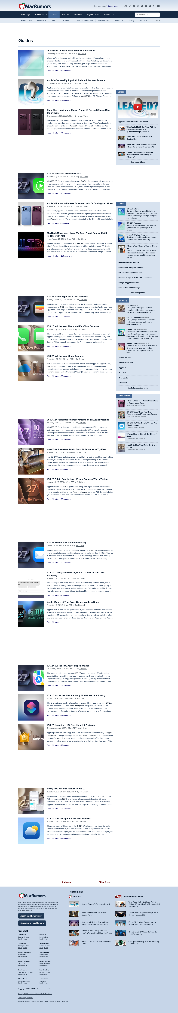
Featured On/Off (24, 1001)
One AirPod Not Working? (129, 288)
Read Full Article (53, 71)
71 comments (66, 715)
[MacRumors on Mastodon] (141, 6)
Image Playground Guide (129, 283)
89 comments (66, 194)
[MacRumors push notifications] (150, 6)
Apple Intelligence (80, 492)
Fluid (46, 1001)
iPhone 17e (119, 21)
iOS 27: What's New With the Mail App (66, 542)
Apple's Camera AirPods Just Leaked (133, 122)
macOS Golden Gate (85, 21)
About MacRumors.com (31, 916)
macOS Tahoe (87, 96)
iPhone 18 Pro (26, 21)
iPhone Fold (41, 21)
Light (62, 1001)
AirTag (131, 21)
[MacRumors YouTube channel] (146, 6)
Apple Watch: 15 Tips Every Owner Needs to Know (73, 602)
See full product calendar (138, 388)
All (158, 21)
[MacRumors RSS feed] (154, 6)
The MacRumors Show (132, 896)
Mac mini (123, 373)
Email (20, 939)
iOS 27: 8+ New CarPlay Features (64, 173)
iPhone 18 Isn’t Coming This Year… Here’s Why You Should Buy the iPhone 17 (141, 154)
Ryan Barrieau (44, 970)
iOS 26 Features (133, 209)
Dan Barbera (22, 970)
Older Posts (104, 882)
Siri (103, 88)
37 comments (66, 809)
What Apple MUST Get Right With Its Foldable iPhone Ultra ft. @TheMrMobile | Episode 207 (141, 129)
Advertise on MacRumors (32, 923)
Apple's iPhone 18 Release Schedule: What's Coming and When (80, 203)
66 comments (66, 563)
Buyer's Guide (93, 14)
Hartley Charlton (24, 961)
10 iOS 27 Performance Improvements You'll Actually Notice (78, 420)
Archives (66, 882)
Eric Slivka (43, 934)
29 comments (66, 745)
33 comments (66, 499)
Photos (53, 366)
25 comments (66, 469)
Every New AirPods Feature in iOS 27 (66, 788)
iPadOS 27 (67, 21)
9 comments (65, 317)
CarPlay (84, 181)
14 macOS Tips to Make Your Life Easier (135, 278)
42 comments (66, 71)
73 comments (66, 595)
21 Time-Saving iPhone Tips (130, 273)
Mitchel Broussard (24, 952)
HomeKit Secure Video (56, 372)
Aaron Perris (43, 979)
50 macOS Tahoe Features (137, 235)
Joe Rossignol (44, 943)
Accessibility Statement (25, 998)
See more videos (138, 162)
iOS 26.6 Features (134, 223)
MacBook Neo (103, 21)
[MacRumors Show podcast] (125, 6)
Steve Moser (22, 979)
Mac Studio (123, 378)
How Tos (65, 14)
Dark (66, 1001)
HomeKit (59, 738)
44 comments (66, 133)
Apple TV (123, 368)
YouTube (77, 896)
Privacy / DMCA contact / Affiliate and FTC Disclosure (35, 994)
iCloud (67, 364)
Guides (54, 14)
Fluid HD (52, 1001)
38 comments (66, 346)
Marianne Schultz (45, 961)
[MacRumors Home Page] (34, 6)
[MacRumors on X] (138, 6)
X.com (25, 939)
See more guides (138, 293)
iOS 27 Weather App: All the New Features (69, 818)
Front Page (25, 14)
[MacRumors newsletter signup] (158, 6)
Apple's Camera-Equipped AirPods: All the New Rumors (76, 80)
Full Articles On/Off (37, 1001)
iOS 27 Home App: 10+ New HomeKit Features (71, 725)
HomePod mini (125, 358)
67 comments (66, 440)
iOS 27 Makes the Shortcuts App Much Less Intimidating (76, 695)
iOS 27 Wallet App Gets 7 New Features (67, 296)
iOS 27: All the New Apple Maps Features (68, 666)
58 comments (66, 839)
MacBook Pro (78, 243)
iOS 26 (109, 310)
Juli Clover (82, 54)
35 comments (66, 376)
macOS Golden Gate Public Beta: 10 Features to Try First (76, 449)
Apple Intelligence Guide (129, 262)
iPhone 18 (143, 21)
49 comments (66, 100)
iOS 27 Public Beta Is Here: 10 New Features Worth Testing (77, 479)
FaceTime (64, 334)
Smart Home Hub (126, 363)
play (138, 107)
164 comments (66, 256)
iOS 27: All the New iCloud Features (65, 356)
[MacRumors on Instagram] (129, 6)
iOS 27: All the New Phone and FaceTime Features (73, 326)
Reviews (78, 14)
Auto (58, 1001)
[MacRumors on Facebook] (134, 6)
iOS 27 (54, 21)
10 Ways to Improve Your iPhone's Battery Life (71, 50)
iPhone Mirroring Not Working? (132, 267)
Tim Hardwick (80, 605)
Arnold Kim (22, 934)
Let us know (113, 6)
